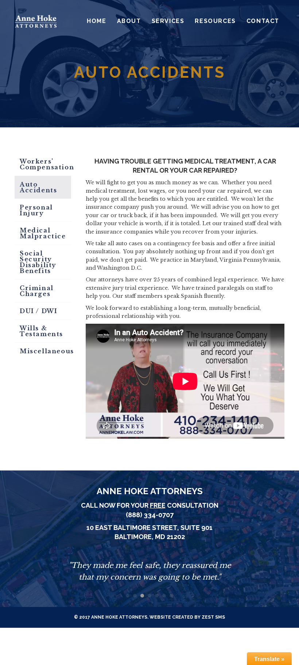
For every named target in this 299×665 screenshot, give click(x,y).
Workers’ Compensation (45, 164)
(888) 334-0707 (150, 515)
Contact (262, 21)
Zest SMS (213, 617)
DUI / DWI (38, 311)
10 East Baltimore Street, (133, 527)
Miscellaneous (45, 351)
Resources (215, 21)
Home (96, 21)
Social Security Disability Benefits (38, 262)
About (129, 21)
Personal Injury (36, 210)
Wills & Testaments (41, 331)
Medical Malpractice (43, 233)
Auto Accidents (38, 187)
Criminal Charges (37, 290)
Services (168, 21)
